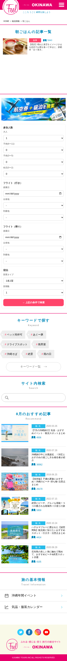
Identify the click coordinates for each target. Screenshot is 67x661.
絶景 (30, 353)
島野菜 (42, 344)
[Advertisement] (33, 68)
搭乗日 (6, 187)
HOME (6, 21)
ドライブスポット (17, 344)
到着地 (6, 211)
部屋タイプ (8, 274)
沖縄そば (12, 353)
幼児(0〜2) (8, 167)
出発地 (6, 199)
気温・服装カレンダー (27, 607)
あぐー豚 (38, 334)
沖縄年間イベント (24, 595)
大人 (5, 132)
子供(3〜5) (8, 155)
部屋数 (6, 286)
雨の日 (47, 353)
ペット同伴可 (14, 334)
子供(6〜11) (8, 144)
